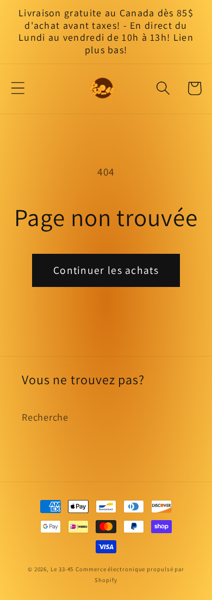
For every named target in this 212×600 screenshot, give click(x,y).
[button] (17, 88)
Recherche (45, 416)
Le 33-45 (62, 569)
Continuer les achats (106, 270)
